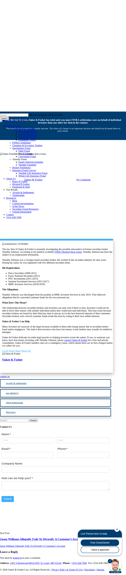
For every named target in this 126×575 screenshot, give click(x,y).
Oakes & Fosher (12, 359)
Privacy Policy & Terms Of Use (67, 569)
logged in (17, 558)
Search (4, 118)
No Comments (83, 179)
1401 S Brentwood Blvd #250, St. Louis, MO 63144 (35, 563)
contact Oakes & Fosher (75, 340)
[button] (55, 376)
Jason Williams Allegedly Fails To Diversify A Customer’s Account (32, 546)
